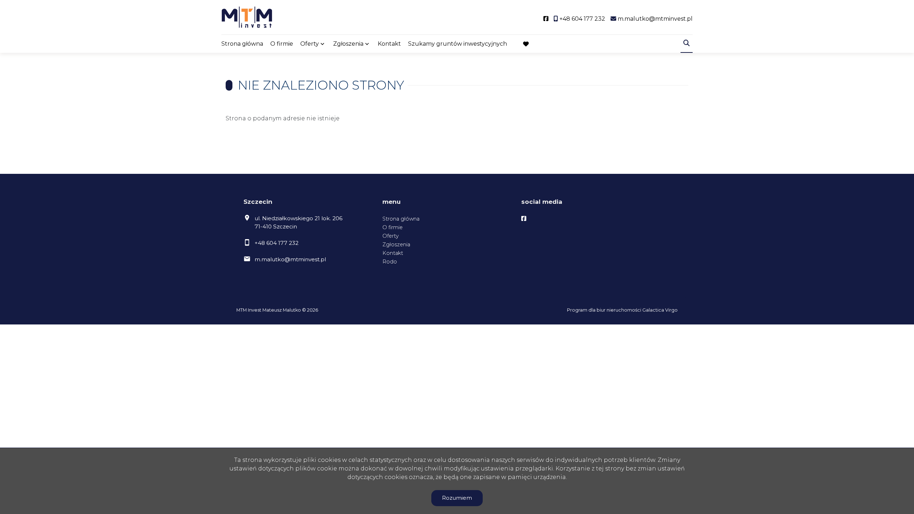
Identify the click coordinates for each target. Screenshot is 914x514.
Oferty (309, 43)
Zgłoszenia (396, 244)
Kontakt (389, 43)
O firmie (281, 43)
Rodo (389, 261)
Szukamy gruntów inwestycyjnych (457, 43)
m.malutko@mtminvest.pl (290, 259)
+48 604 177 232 (276, 243)
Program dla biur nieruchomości (604, 310)
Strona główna (242, 43)
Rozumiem (457, 497)
